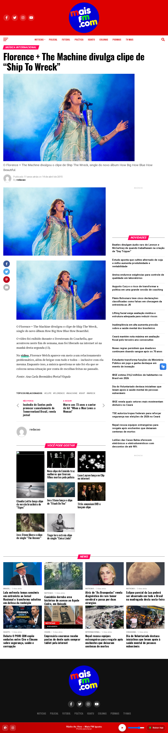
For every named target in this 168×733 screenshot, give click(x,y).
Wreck (91, 393)
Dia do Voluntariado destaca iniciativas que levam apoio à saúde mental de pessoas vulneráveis (136, 390)
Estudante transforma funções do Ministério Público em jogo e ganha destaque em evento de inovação (137, 363)
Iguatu (91, 39)
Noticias (39, 39)
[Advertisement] (138, 210)
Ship (82, 393)
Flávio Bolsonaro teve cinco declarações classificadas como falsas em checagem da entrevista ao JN (137, 301)
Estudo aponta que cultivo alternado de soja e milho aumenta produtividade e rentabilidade (137, 263)
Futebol (66, 39)
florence (59, 393)
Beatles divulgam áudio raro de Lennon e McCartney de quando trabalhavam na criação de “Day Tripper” (138, 248)
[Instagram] (13, 728)
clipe (48, 393)
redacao (21, 180)
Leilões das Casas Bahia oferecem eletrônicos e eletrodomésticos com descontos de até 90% (133, 443)
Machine (72, 393)
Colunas (103, 39)
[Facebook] (5, 728)
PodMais (117, 39)
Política (79, 39)
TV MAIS (129, 39)
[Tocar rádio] (122, 728)
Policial (53, 39)
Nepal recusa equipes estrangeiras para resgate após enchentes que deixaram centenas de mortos (135, 428)
